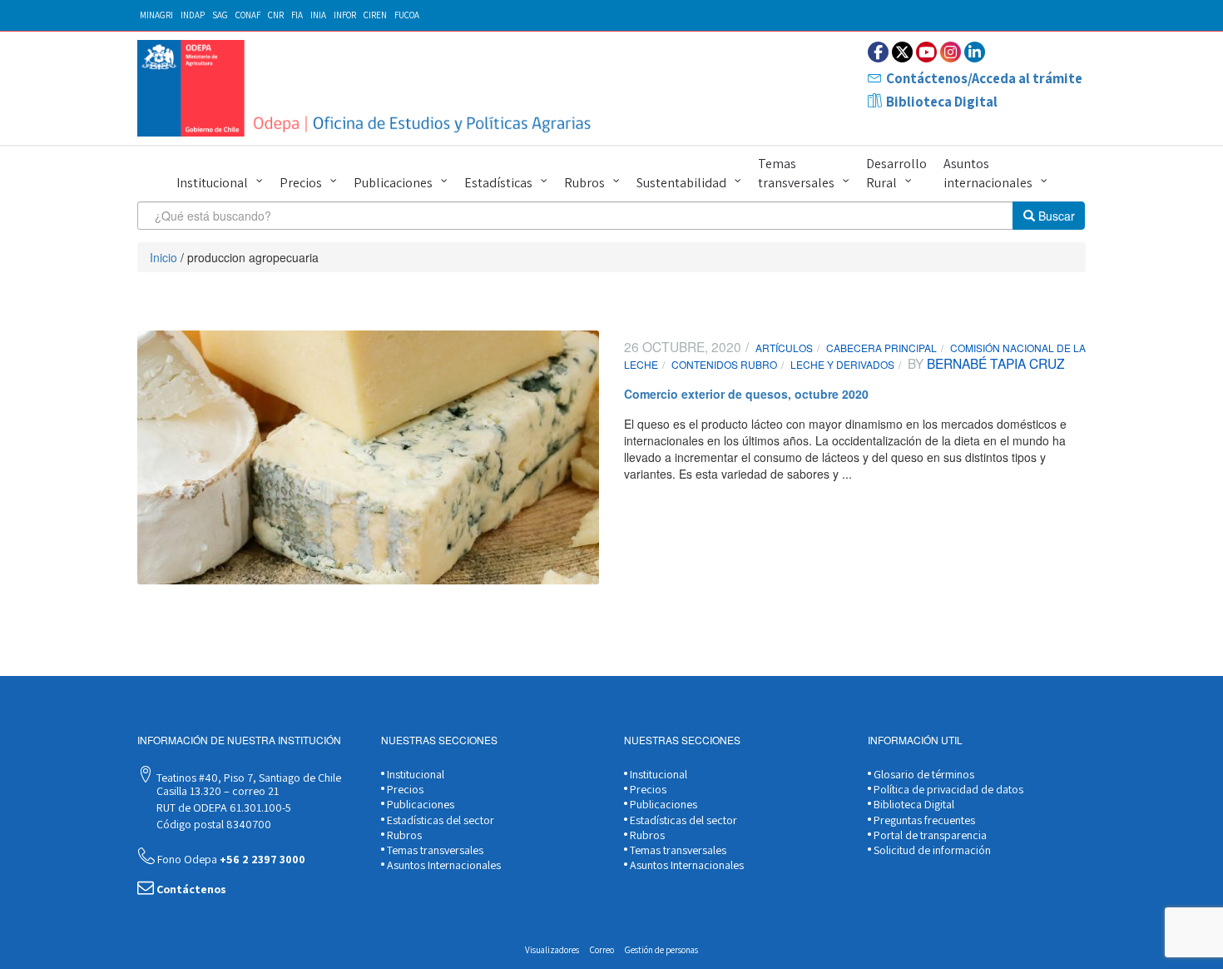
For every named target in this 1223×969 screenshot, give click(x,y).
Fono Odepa (230, 859)
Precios (301, 182)
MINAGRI (156, 15)
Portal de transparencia (929, 834)
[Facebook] (878, 52)
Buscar (1055, 215)
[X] (902, 52)
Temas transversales (796, 173)
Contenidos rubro (724, 364)
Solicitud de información (931, 849)
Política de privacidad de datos (947, 789)
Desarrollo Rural (896, 173)
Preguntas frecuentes (923, 819)
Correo (602, 950)
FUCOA (406, 15)
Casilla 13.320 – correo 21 (216, 790)
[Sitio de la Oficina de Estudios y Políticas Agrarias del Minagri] (368, 88)
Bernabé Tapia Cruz (994, 363)
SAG (220, 15)
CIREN (375, 15)
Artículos (784, 347)
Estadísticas (498, 182)
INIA (318, 15)
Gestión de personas (661, 950)
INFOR (345, 15)
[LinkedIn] (974, 52)
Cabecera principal (881, 347)
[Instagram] (950, 52)
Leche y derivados (842, 364)
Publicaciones (393, 182)
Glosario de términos (922, 774)
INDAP (193, 15)
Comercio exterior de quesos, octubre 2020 (746, 393)
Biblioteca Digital (942, 101)
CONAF (247, 15)
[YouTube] (926, 52)
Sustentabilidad (681, 182)
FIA (297, 15)
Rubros (584, 182)
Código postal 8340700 (212, 824)
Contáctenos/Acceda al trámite (984, 78)
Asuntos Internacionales (442, 864)
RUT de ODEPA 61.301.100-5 (222, 807)
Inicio (163, 257)
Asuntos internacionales (987, 173)
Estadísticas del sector (439, 819)
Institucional (212, 182)
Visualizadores (552, 950)
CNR (276, 15)
